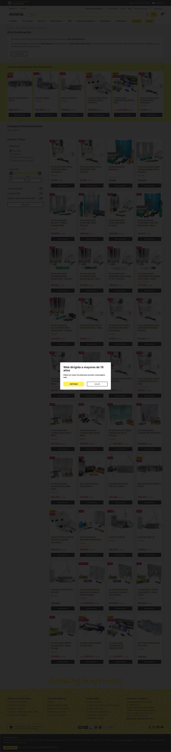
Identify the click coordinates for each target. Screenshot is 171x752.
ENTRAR (74, 384)
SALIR (97, 384)
